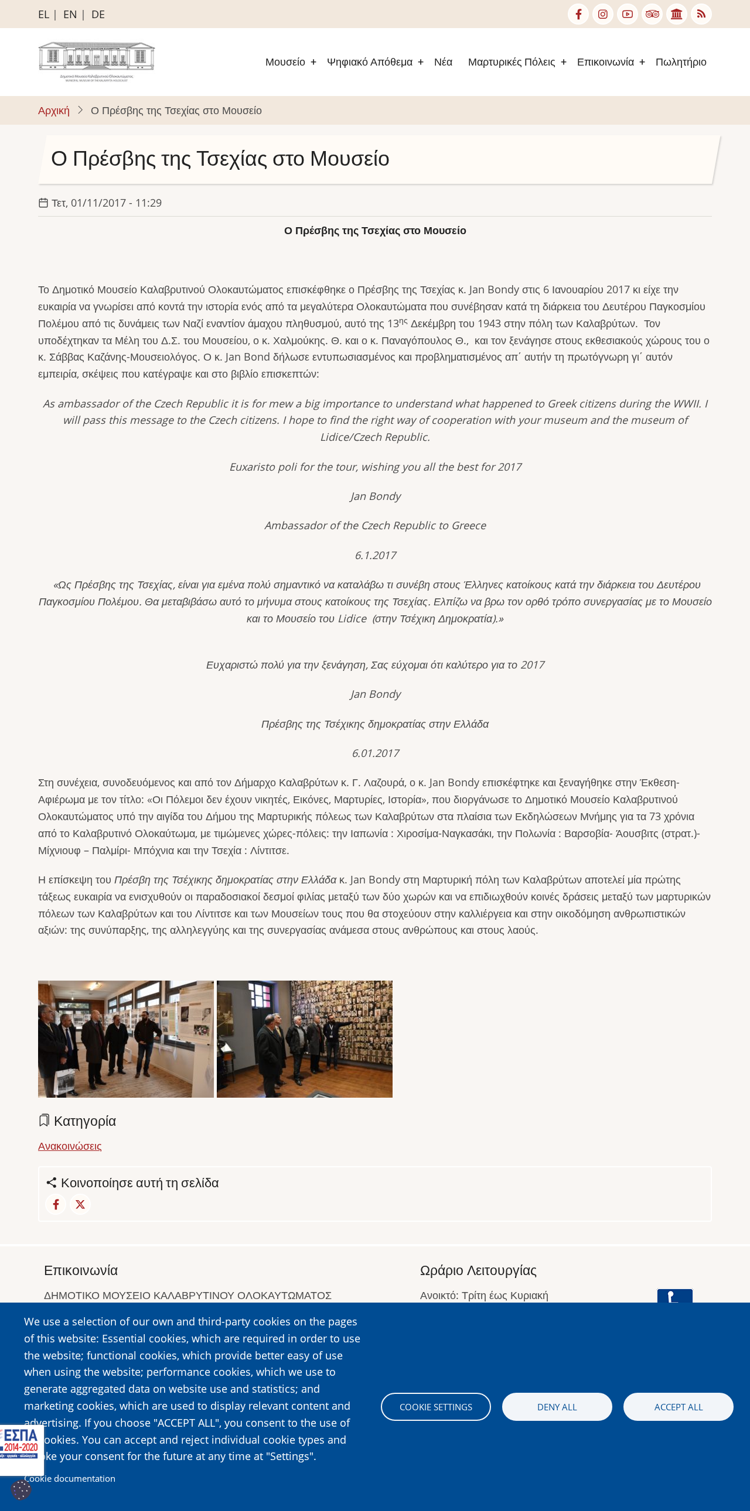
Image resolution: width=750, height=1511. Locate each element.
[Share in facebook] (55, 1204)
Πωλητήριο (681, 62)
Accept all (678, 1407)
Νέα (443, 62)
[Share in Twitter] (80, 1204)
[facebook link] (578, 14)
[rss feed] (701, 14)
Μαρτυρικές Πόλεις (511, 62)
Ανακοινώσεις (70, 1146)
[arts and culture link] (676, 14)
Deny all (557, 1407)
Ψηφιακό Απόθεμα (369, 62)
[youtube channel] (627, 14)
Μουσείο (285, 62)
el (43, 14)
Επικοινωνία (605, 62)
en (70, 14)
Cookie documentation (69, 1478)
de (98, 14)
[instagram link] (602, 14)
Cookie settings (436, 1407)
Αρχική (54, 110)
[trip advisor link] (652, 14)
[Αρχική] (96, 61)
